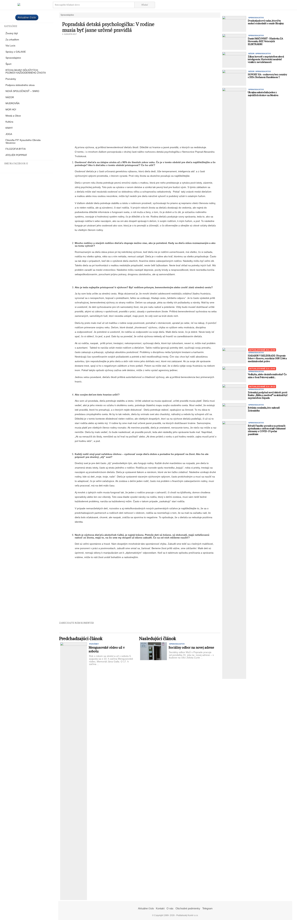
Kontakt (160, 908)
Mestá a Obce (13, 115)
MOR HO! (11, 109)
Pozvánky (11, 79)
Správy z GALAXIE (16, 52)
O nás (170, 908)
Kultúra (9, 121)
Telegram (207, 908)
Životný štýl (12, 33)
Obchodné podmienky (187, 908)
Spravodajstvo (13, 58)
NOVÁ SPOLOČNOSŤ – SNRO (22, 91)
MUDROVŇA (12, 103)
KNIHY (9, 128)
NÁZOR (10, 97)
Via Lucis (10, 45)
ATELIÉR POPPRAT (16, 155)
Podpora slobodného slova (20, 85)
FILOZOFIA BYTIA (16, 149)
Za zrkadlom (12, 39)
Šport (8, 64)
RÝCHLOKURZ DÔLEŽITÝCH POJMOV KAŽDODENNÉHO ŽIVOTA (26, 71)
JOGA (9, 134)
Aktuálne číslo (27, 17)
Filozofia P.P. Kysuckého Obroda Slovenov (23, 141)
